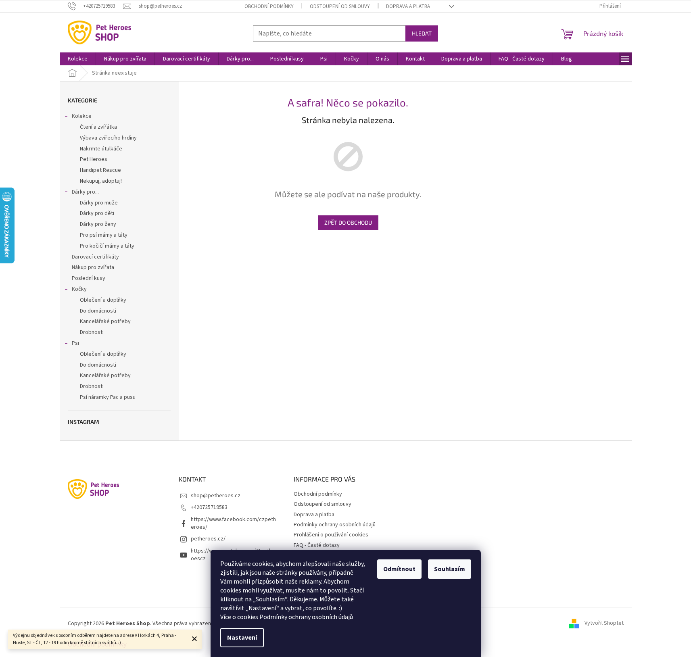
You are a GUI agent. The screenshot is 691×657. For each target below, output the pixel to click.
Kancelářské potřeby (105, 321)
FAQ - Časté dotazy (317, 545)
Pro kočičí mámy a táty (107, 246)
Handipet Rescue (100, 170)
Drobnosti (92, 332)
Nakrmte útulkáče (101, 149)
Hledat (422, 33)
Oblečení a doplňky (103, 300)
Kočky (79, 289)
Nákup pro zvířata (93, 267)
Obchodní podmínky (269, 6)
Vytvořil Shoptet (604, 623)
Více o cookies (239, 617)
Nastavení (242, 637)
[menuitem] (78, 58)
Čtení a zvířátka (98, 127)
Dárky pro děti (97, 213)
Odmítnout (399, 569)
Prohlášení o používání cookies (331, 535)
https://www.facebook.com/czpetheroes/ (233, 523)
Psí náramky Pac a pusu (108, 397)
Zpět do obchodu (348, 222)
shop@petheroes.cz (215, 496)
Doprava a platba (408, 6)
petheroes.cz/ (208, 539)
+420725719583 (209, 507)
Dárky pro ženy (98, 224)
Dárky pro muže (99, 203)
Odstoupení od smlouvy (340, 6)
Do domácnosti (98, 311)
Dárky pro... (85, 192)
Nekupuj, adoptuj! (101, 181)
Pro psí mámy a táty (103, 235)
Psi (75, 343)
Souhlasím (449, 569)
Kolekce (82, 116)
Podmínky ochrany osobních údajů (306, 617)
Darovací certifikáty (95, 257)
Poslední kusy (88, 278)
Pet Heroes (93, 159)
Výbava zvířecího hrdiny (108, 138)
